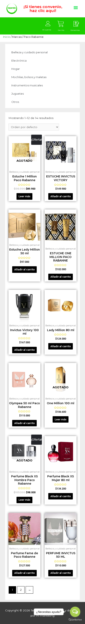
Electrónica (19, 60)
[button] (75, 7)
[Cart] (60, 24)
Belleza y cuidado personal (29, 52)
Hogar (15, 68)
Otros (15, 101)
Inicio (6, 36)
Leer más (24, 196)
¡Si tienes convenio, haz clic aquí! (43, 8)
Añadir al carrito (60, 196)
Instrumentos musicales (27, 85)
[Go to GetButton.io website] (75, 619)
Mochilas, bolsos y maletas (28, 77)
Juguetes (17, 93)
